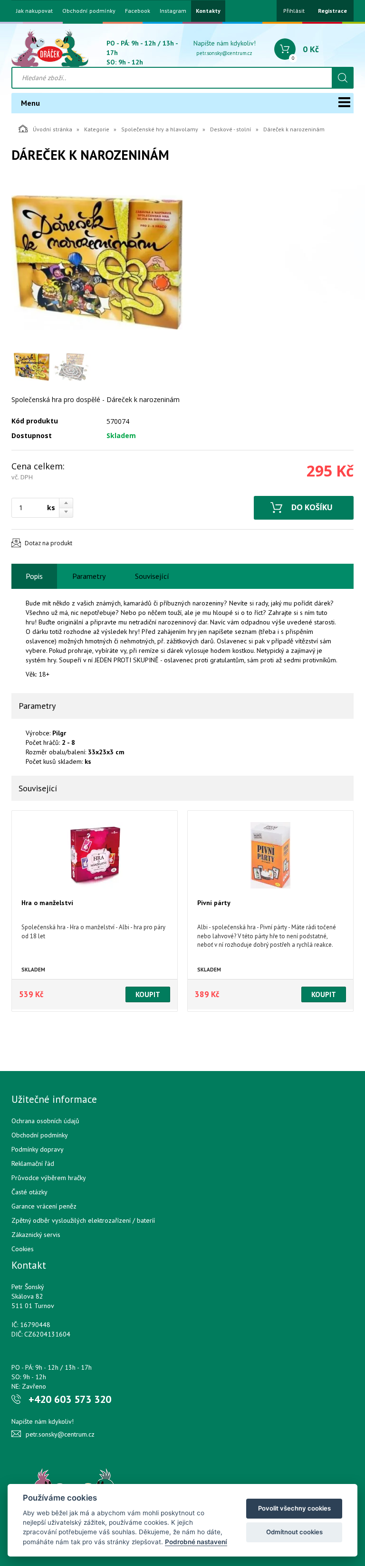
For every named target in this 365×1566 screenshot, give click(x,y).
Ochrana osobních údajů (45, 1121)
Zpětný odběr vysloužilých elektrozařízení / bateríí (83, 1220)
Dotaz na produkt (48, 543)
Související (152, 576)
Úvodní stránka (52, 129)
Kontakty (208, 11)
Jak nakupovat (34, 11)
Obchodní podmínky (88, 11)
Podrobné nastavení (196, 1542)
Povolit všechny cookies (294, 1508)
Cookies (22, 1249)
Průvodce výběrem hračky (48, 1177)
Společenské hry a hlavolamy (159, 129)
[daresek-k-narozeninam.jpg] (96, 262)
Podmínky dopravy (37, 1149)
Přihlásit (294, 10)
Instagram (173, 11)
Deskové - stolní (230, 129)
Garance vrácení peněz (44, 1206)
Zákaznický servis (35, 1234)
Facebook (137, 11)
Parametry (89, 576)
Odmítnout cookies (294, 1532)
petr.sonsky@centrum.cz (224, 53)
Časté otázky (29, 1192)
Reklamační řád (32, 1163)
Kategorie (96, 129)
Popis (34, 576)
